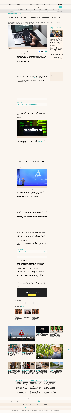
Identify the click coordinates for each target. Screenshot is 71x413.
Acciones (43, 4)
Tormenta (10, 4)
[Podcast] (38, 404)
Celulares (24, 398)
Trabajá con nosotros (53, 407)
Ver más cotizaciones (59, 11)
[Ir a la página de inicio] (35, 401)
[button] (69, 350)
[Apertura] (25, 404)
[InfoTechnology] (44, 404)
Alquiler (37, 4)
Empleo (49, 4)
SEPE (32, 398)
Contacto (16, 407)
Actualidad (39, 9)
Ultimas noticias (11, 9)
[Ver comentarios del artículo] (26, 53)
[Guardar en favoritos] (46, 51)
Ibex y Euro (27, 9)
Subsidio (46, 398)
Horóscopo (50, 398)
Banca (53, 9)
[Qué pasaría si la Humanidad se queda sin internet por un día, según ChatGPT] (27, 311)
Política (33, 9)
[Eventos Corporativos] (30, 404)
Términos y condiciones (36, 408)
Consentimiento (46, 408)
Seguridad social (17, 4)
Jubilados (25, 4)
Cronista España (10, 13)
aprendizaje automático (32, 58)
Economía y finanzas (20, 9)
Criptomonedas (47, 9)
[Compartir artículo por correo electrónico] (24, 53)
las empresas (40, 141)
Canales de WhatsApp (23, 407)
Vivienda (31, 4)
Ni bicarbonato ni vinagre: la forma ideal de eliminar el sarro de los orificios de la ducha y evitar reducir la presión (56, 49)
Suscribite (30, 407)
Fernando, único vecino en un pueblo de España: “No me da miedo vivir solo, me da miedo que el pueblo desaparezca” (56, 57)
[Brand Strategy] (34, 405)
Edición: (60, 4)
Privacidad (41, 408)
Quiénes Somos (37, 407)
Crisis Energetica (41, 398)
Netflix (55, 4)
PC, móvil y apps (16, 13)
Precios (36, 398)
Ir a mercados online (11, 11)
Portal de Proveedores (45, 407)
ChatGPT (21, 13)
